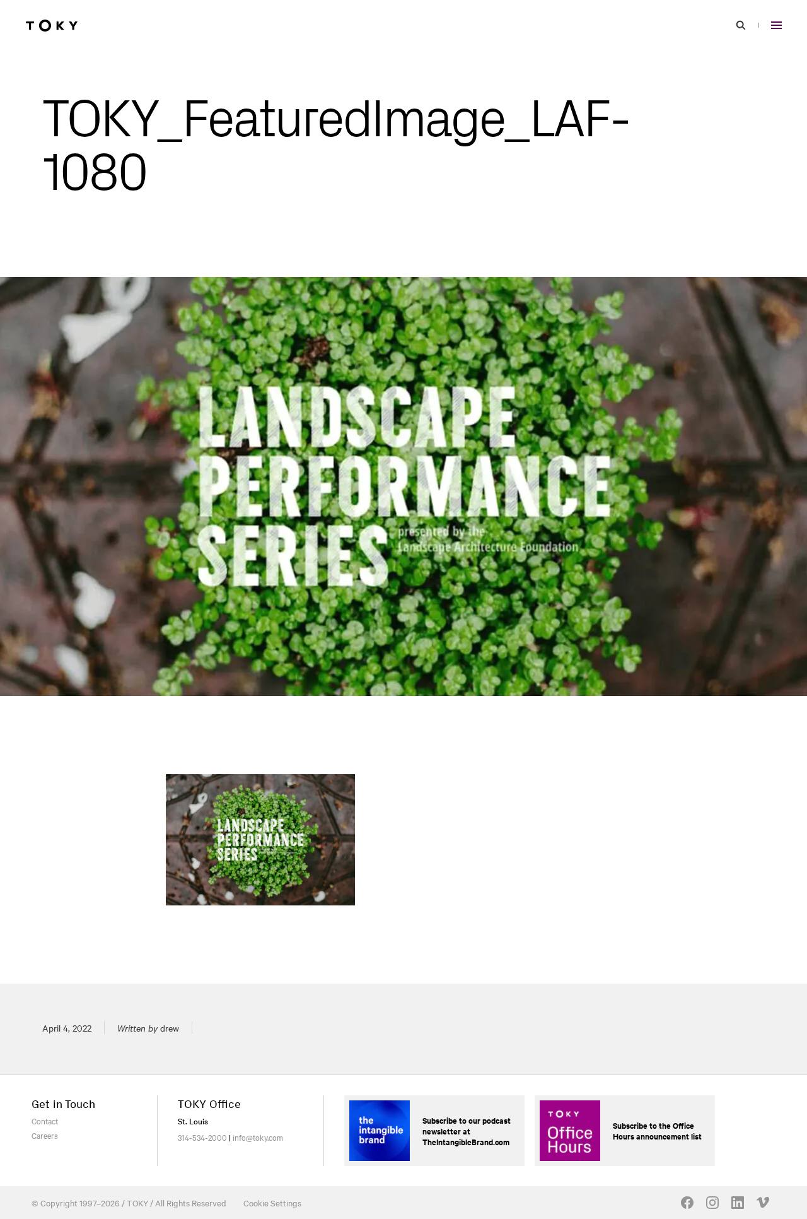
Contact (45, 1120)
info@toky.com (258, 1137)
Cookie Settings (272, 1202)
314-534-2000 (202, 1137)
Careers (45, 1135)
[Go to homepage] (51, 25)
